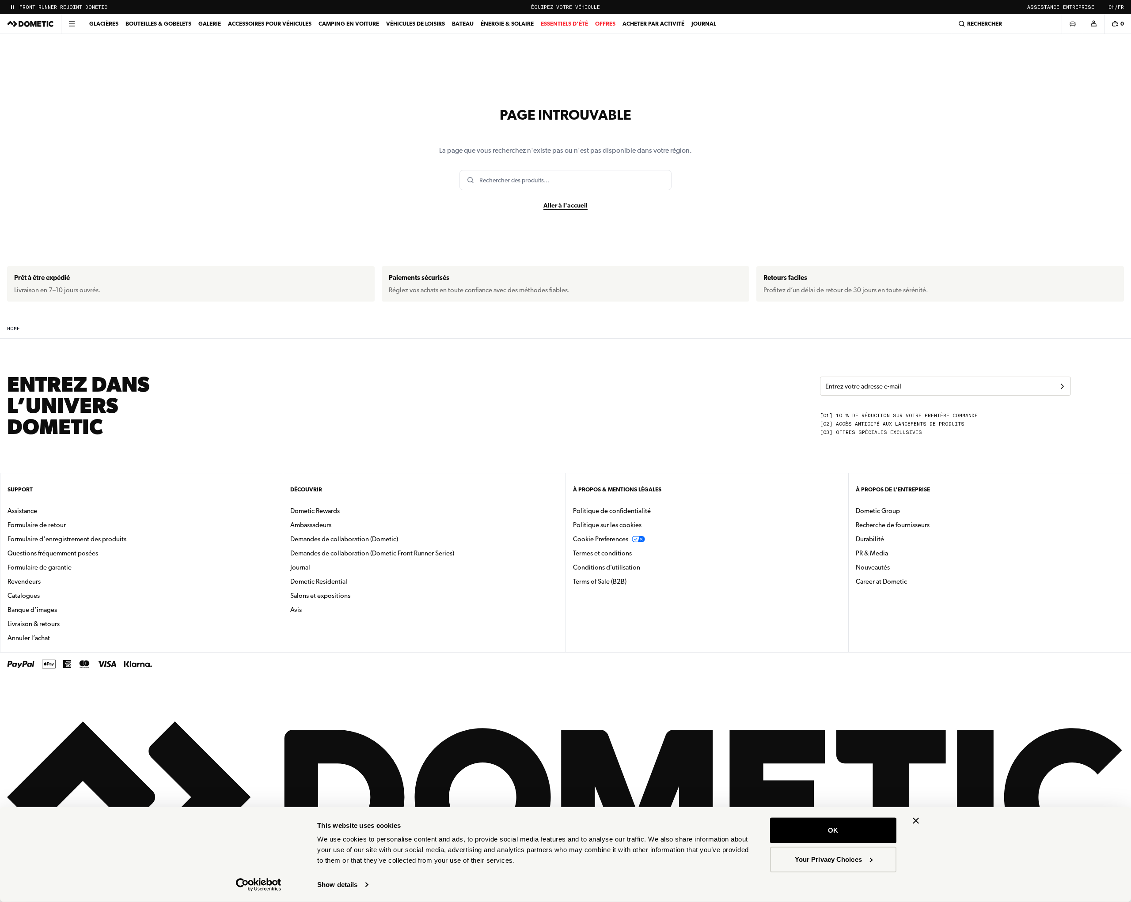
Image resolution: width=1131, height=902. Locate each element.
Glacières (103, 23)
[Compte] (1093, 24)
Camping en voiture (349, 23)
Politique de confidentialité (612, 511)
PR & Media (900, 553)
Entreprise (1078, 7)
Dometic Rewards (315, 511)
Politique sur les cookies (607, 525)
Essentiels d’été (564, 23)
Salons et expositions (320, 596)
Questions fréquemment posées (53, 553)
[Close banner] (916, 821)
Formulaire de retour (37, 525)
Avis (296, 610)
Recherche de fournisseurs (893, 525)
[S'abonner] (1062, 386)
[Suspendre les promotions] (12, 7)
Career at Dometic (909, 581)
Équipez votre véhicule (565, 7)
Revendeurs (24, 581)
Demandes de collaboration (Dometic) (344, 539)
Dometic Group (906, 510)
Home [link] (13, 328)
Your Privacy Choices (828, 859)
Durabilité (870, 539)
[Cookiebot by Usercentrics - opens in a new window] (258, 884)
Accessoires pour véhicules (269, 23)
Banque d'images (60, 609)
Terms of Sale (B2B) (599, 581)
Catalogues (51, 595)
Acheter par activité (653, 23)
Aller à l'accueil (565, 205)
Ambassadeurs (310, 525)
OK (833, 830)
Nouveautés (900, 567)
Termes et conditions (602, 553)
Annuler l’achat (29, 638)
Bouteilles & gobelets (158, 23)
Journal (703, 23)
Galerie (209, 23)
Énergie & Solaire (507, 23)
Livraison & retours (34, 624)
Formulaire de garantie (40, 567)
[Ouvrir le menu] (71, 24)
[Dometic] (30, 24)
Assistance (1043, 7)
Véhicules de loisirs (415, 23)
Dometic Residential (346, 581)
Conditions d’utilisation (606, 567)
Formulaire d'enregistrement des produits (67, 539)
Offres (605, 23)
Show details (337, 884)
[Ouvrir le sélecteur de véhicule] (1072, 24)
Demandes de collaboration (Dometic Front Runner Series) (372, 553)
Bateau (463, 23)
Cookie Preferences (600, 539)
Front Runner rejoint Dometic (63, 7)
